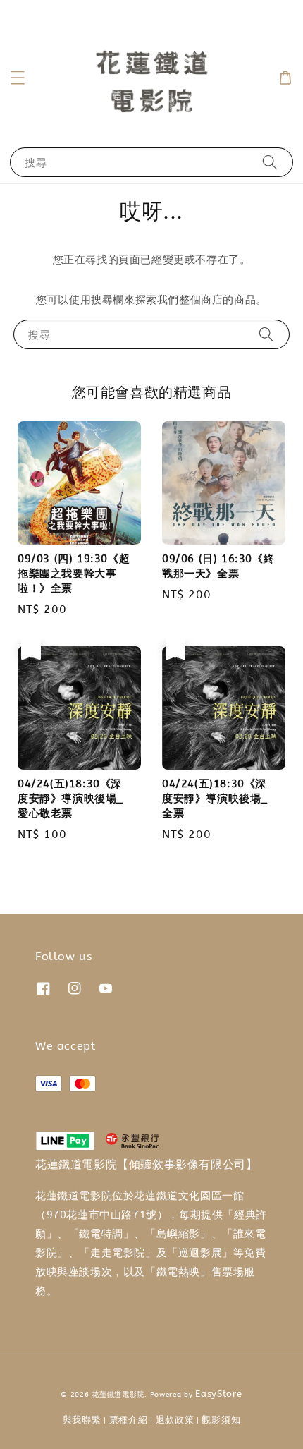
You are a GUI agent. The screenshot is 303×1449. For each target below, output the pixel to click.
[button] (17, 77)
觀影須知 (221, 1419)
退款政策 (175, 1419)
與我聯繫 (82, 1419)
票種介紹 (128, 1419)
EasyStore (218, 1393)
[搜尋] (269, 162)
